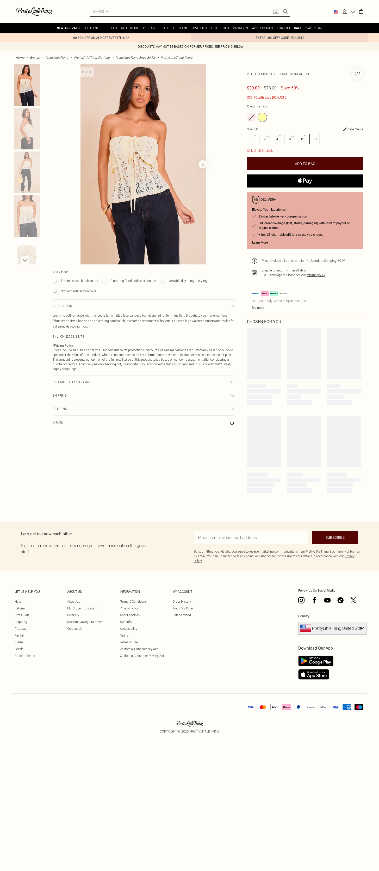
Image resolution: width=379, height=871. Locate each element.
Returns (20, 608)
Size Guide (22, 615)
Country (303, 616)
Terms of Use (129, 642)
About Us (73, 601)
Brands (35, 57)
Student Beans (25, 656)
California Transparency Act (139, 649)
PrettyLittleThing (56, 57)
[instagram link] (301, 600)
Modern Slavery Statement (85, 622)
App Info (126, 622)
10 (314, 139)
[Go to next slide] (202, 164)
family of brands (348, 551)
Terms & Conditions (133, 601)
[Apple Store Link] (315, 674)
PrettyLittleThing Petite (176, 57)
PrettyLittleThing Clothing (92, 57)
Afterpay (20, 629)
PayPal (19, 635)
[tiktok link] (340, 600)
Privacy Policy (129, 608)
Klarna (19, 642)
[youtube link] (327, 600)
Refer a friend (181, 615)
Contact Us (74, 629)
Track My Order (183, 608)
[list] (143, 164)
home (20, 57)
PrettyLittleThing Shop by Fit (135, 57)
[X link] (353, 600)
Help (18, 601)
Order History (181, 601)
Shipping (21, 622)
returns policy (316, 275)
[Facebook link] (314, 600)
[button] (336, 12)
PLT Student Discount (82, 608)
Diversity (73, 615)
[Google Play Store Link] (315, 661)
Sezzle (19, 649)
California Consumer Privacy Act (142, 656)
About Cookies (130, 615)
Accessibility (128, 629)
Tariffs (124, 635)
